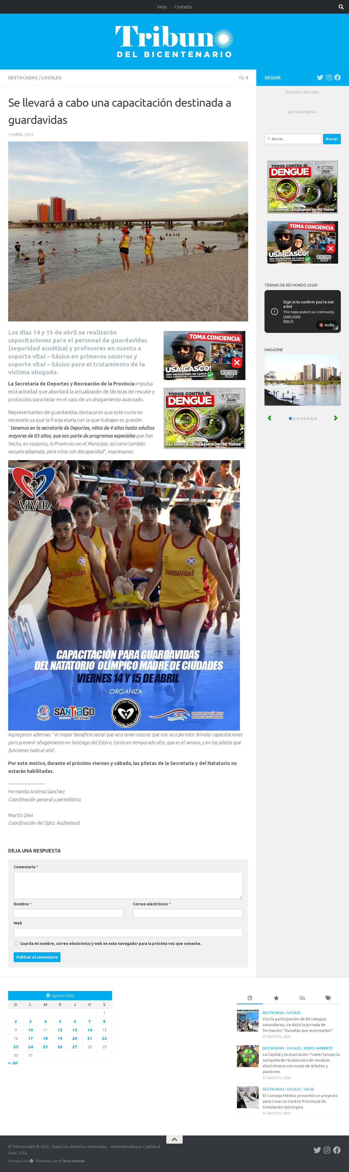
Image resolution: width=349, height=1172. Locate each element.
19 (60, 1038)
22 (104, 1038)
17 (30, 1038)
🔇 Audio (326, 325)
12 (60, 1030)
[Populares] (276, 998)
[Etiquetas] (328, 998)
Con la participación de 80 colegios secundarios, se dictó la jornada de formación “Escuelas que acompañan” (298, 1025)
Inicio (162, 6)
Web (18, 923)
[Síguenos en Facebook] (337, 77)
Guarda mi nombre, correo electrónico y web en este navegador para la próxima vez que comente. (110, 943)
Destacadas (23, 77)
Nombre (22, 904)
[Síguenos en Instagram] (329, 77)
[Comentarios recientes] (302, 998)
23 (15, 1046)
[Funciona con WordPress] (31, 1161)
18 (45, 1038)
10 (30, 1030)
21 (89, 1038)
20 (74, 1038)
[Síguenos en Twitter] (320, 77)
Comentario (26, 867)
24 (30, 1046)
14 (89, 1030)
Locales (52, 77)
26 (60, 1046)
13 (74, 1030)
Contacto (183, 6)
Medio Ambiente (318, 1048)
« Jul (13, 1062)
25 (45, 1046)
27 (74, 1046)
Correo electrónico (152, 904)
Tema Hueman (73, 1161)
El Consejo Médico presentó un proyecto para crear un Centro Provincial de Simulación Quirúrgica (300, 1101)
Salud (309, 1089)
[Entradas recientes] (250, 998)
